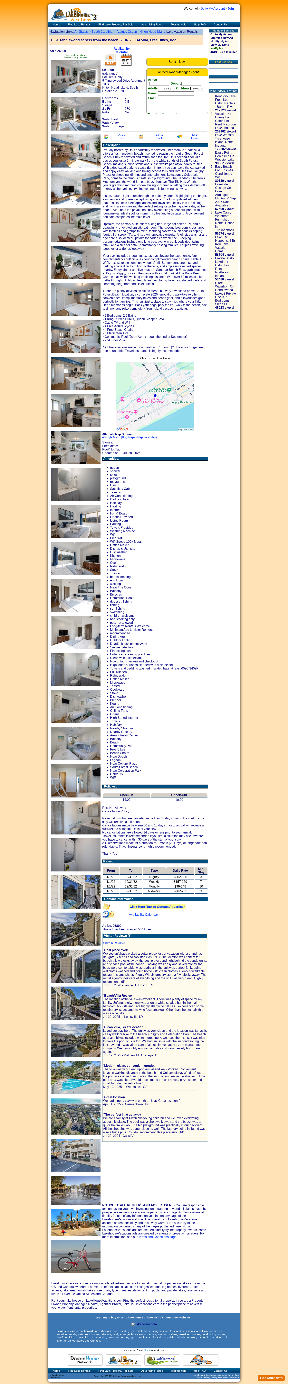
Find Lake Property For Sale (115, 24)
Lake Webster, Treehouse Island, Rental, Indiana (225, 140)
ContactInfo (122, 137)
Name (152, 93)
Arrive (164, 81)
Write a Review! (114, 943)
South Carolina (101, 31)
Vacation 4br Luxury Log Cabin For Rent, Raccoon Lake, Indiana (225, 121)
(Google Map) (111, 437)
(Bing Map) (128, 437)
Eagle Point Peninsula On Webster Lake (224, 156)
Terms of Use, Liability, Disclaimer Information (217, 1377)
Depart (176, 83)
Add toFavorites (159, 137)
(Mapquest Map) (146, 437)
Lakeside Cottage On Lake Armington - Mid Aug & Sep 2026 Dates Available (225, 195)
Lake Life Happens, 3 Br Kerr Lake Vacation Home (225, 244)
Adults (154, 88)
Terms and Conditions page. (157, 1237)
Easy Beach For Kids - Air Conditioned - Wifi (224, 172)
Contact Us (220, 24)
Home (56, 24)
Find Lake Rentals (79, 24)
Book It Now (177, 61)
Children (183, 88)
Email (152, 98)
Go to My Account (212, 8)
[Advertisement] (154, 1173)
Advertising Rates (152, 24)
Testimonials (178, 24)
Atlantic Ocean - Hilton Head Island (141, 31)
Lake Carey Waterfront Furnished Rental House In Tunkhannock (224, 221)
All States (81, 31)
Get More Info (271, 1378)
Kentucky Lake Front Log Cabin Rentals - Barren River (225, 101)
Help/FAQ (200, 24)
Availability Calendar (122, 50)
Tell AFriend (194, 137)
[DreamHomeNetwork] (85, 1360)
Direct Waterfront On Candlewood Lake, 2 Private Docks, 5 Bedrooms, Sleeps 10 (225, 293)
